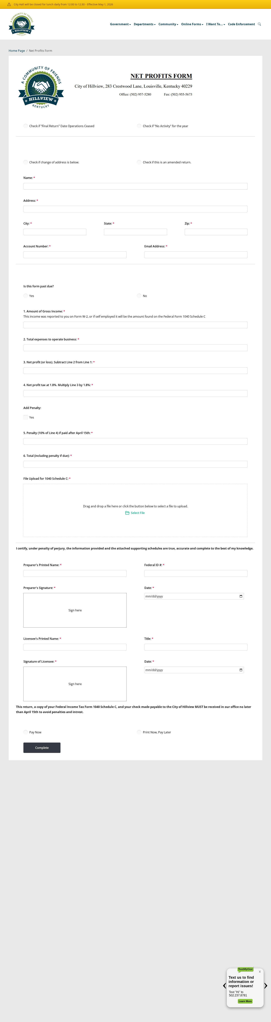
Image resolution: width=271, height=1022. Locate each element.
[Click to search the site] (259, 24)
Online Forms (191, 24)
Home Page (17, 51)
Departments (143, 24)
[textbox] (196, 248)
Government (119, 24)
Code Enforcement (241, 24)
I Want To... (214, 24)
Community (167, 24)
